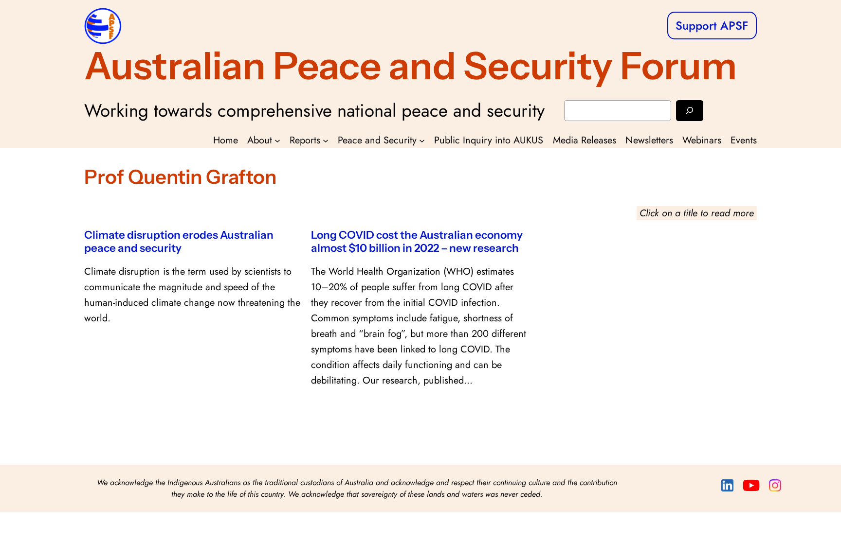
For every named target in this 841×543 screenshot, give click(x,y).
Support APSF (712, 25)
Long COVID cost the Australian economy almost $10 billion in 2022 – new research (417, 241)
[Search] (689, 110)
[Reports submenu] (326, 140)
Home (225, 140)
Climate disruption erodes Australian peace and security (179, 241)
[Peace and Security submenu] (422, 140)
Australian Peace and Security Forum (410, 65)
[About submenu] (277, 140)
